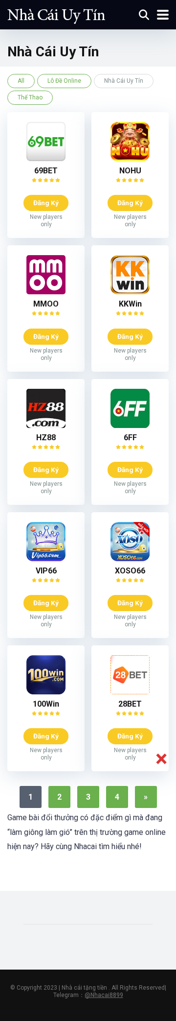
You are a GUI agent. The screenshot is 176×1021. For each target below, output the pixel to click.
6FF (130, 437)
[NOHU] (130, 158)
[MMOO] (46, 291)
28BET (130, 704)
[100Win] (46, 691)
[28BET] (130, 691)
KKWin (130, 304)
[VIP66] (46, 558)
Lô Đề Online (64, 80)
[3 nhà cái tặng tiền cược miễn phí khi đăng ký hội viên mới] (56, 13)
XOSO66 (130, 570)
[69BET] (46, 158)
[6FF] (130, 425)
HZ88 (46, 437)
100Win (46, 704)
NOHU (130, 170)
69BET (46, 170)
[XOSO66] (130, 558)
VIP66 (46, 570)
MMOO (46, 304)
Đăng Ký (46, 203)
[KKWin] (130, 291)
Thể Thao (30, 97)
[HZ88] (46, 425)
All (21, 80)
